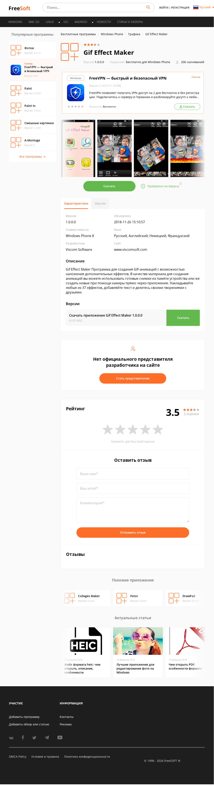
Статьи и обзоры (130, 22)
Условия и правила (45, 757)
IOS (65, 22)
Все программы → (32, 156)
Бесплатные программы (78, 34)
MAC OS (34, 22)
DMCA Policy (17, 757)
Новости (104, 22)
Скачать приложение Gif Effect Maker (105, 315)
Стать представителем (132, 378)
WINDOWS (15, 22)
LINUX (50, 22)
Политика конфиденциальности (87, 757)
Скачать (109, 186)
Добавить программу (24, 717)
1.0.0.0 (94, 62)
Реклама (66, 724)
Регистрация (180, 7)
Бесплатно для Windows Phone (148, 62)
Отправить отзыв (133, 532)
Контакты (66, 717)
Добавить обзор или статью (29, 724)
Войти (163, 7)
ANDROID (81, 22)
